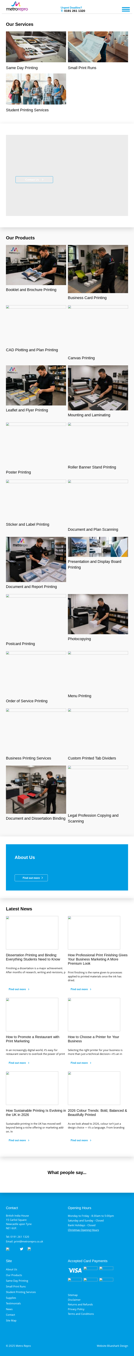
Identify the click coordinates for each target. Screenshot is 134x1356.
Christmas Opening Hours (83, 1230)
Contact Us (32, 179)
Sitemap (73, 1295)
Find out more (31, 877)
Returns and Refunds (80, 1304)
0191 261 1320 (73, 10)
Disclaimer (74, 1299)
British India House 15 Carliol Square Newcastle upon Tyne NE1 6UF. (19, 1222)
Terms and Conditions (81, 1314)
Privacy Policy (76, 1309)
